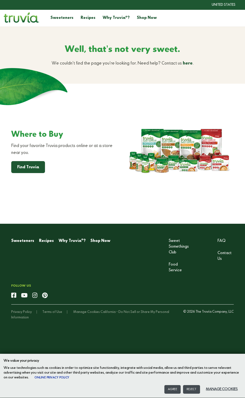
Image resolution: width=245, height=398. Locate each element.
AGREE (172, 389)
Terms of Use (52, 312)
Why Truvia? (116, 18)
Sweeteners (61, 18)
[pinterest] (45, 295)
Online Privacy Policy (51, 377)
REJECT (191, 389)
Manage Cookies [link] (86, 312)
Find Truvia (28, 167)
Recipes (88, 18)
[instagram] (34, 295)
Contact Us (224, 256)
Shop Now (147, 18)
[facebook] (13, 295)
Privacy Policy (21, 312)
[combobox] (220, 5)
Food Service (175, 267)
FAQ (221, 241)
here (188, 63)
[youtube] (24, 295)
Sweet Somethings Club (179, 246)
